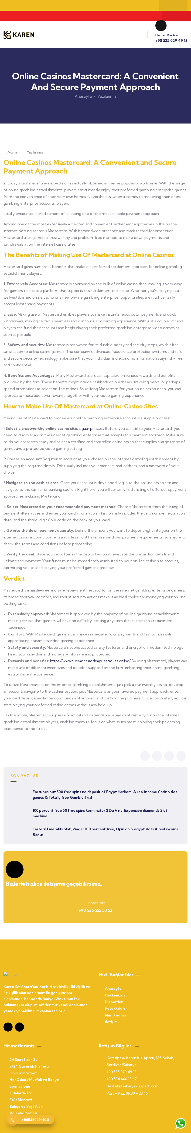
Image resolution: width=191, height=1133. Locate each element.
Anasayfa (83, 96)
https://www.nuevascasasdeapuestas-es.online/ (90, 660)
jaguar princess (91, 428)
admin (12, 152)
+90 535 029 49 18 (171, 40)
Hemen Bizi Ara (166, 35)
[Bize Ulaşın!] (180, 1123)
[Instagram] (168, 5)
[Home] (19, 34)
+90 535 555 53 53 (95, 910)
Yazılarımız (106, 96)
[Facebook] (177, 5)
